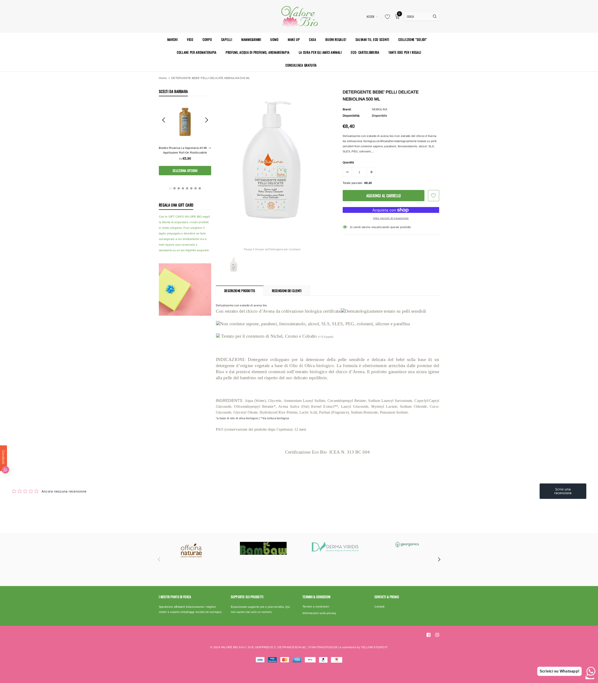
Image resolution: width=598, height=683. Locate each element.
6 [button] (191, 188)
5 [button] (187, 188)
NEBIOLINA (379, 109)
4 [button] (183, 188)
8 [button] (200, 188)
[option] (185, 139)
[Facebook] (429, 635)
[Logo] (298, 15)
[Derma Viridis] (335, 546)
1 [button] (170, 188)
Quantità (348, 162)
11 (351, 227)
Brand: (347, 109)
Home (163, 78)
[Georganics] (407, 544)
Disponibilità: (351, 115)
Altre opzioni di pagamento (391, 218)
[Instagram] (437, 635)
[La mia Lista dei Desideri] (386, 16)
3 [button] (179, 188)
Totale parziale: (353, 183)
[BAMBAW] (263, 548)
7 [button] (195, 188)
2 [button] (174, 188)
